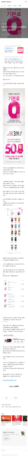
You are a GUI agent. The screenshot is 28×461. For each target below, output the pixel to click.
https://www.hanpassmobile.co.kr (13, 56)
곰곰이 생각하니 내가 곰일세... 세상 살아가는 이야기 (11, 435)
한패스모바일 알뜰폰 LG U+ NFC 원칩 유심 (13, 59)
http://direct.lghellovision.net (12, 46)
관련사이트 (3, 450)
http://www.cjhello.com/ (10, 380)
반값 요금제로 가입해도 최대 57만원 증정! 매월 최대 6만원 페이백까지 (9, 51)
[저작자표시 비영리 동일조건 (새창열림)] (21, 398)
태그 (5, 5)
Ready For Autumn (6, 1)
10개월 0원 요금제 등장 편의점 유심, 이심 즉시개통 (9, 48)
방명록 (20, 5)
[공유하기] (9, 398)
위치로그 (15, 5)
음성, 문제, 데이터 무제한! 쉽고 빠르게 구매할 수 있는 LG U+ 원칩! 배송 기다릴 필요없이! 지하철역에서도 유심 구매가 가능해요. (14, 62)
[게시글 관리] (10, 398)
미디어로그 (10, 5)
